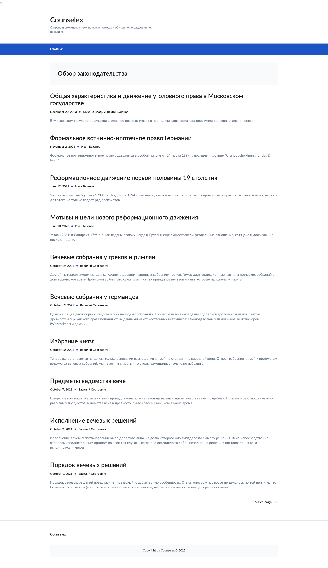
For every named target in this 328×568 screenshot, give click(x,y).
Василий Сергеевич (94, 265)
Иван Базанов (90, 146)
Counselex (66, 20)
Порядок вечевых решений (88, 465)
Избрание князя (72, 341)
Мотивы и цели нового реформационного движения (124, 218)
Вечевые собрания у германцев (94, 297)
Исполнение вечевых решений (93, 421)
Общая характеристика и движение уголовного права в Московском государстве (146, 99)
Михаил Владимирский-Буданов (105, 111)
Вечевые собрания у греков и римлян (102, 257)
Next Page (266, 502)
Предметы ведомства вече (88, 381)
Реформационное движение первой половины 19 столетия (133, 178)
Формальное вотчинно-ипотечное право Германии (121, 138)
